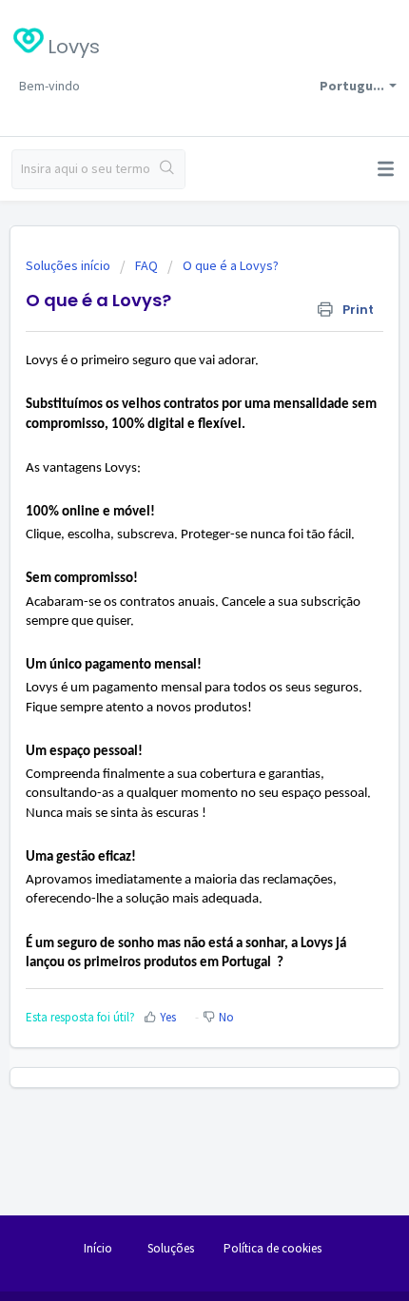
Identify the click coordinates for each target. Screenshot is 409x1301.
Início (98, 1248)
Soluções (170, 1248)
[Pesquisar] (167, 169)
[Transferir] (169, 643)
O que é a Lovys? (231, 265)
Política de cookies (272, 1248)
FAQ (146, 265)
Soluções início (69, 265)
